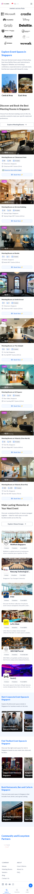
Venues (4, 866)
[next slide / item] (31, 142)
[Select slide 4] (7, 198)
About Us (20, 869)
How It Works (21, 866)
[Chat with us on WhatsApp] (30, 885)
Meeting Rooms (7, 869)
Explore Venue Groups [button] (16, 524)
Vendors (4, 872)
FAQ (18, 872)
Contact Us (5, 878)
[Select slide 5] (9, 198)
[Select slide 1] (2, 198)
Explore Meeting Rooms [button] (15, 124)
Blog (3, 875)
